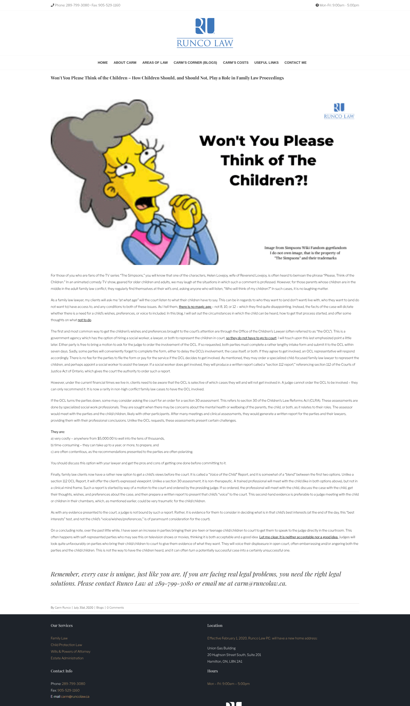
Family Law (59, 638)
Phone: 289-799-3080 (71, 5)
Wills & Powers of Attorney (70, 651)
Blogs (100, 607)
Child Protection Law (66, 645)
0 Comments (115, 607)
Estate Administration (67, 658)
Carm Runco (63, 607)
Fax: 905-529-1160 (106, 5)
